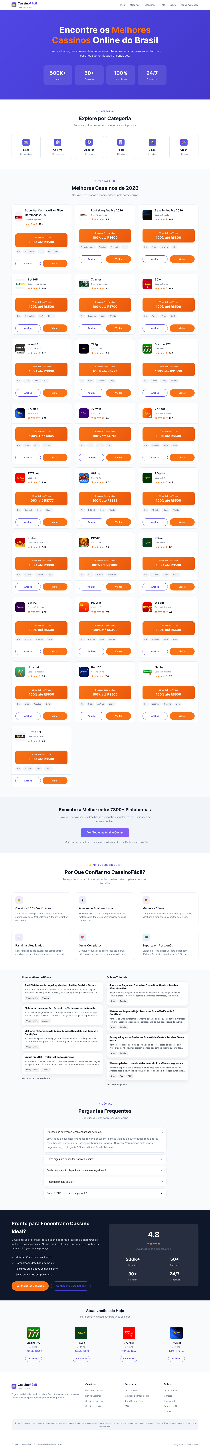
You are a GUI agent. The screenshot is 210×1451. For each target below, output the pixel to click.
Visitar (55, 263)
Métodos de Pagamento (137, 1395)
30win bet (34, 732)
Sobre (173, 5)
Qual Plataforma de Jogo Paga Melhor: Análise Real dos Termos (61, 985)
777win (96, 408)
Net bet (160, 667)
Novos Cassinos (93, 1395)
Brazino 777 (163, 344)
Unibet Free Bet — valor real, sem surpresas (49, 1056)
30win (159, 279)
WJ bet (159, 602)
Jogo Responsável (134, 1401)
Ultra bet (33, 667)
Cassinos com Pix (94, 1401)
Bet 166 (96, 667)
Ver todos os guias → (117, 1084)
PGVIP (95, 538)
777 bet (160, 408)
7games (96, 279)
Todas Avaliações (189, 5)
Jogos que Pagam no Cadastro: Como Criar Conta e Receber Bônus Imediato (143, 987)
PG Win (96, 602)
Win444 (33, 344)
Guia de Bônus (132, 1390)
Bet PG (32, 602)
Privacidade (170, 1401)
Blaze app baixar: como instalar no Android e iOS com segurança (146, 1063)
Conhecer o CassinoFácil (71, 1285)
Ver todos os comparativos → (36, 1078)
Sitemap (168, 1411)
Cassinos (135, 5)
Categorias (150, 5)
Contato (168, 1395)
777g (94, 344)
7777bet (33, 473)
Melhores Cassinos (94, 1390)
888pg (95, 473)
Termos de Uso (171, 1406)
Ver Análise (33, 1358)
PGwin (159, 538)
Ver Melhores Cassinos (30, 1285)
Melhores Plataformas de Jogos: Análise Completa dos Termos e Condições (61, 1033)
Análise (28, 263)
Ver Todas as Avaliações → (105, 832)
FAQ (162, 5)
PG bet (32, 538)
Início (122, 5)
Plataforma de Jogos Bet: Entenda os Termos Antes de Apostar (60, 1008)
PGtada (160, 473)
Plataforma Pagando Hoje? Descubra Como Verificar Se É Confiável (141, 1013)
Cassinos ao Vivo (93, 1406)
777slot (33, 408)
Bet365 (33, 279)
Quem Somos (170, 1390)
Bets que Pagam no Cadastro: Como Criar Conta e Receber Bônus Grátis (146, 1039)
